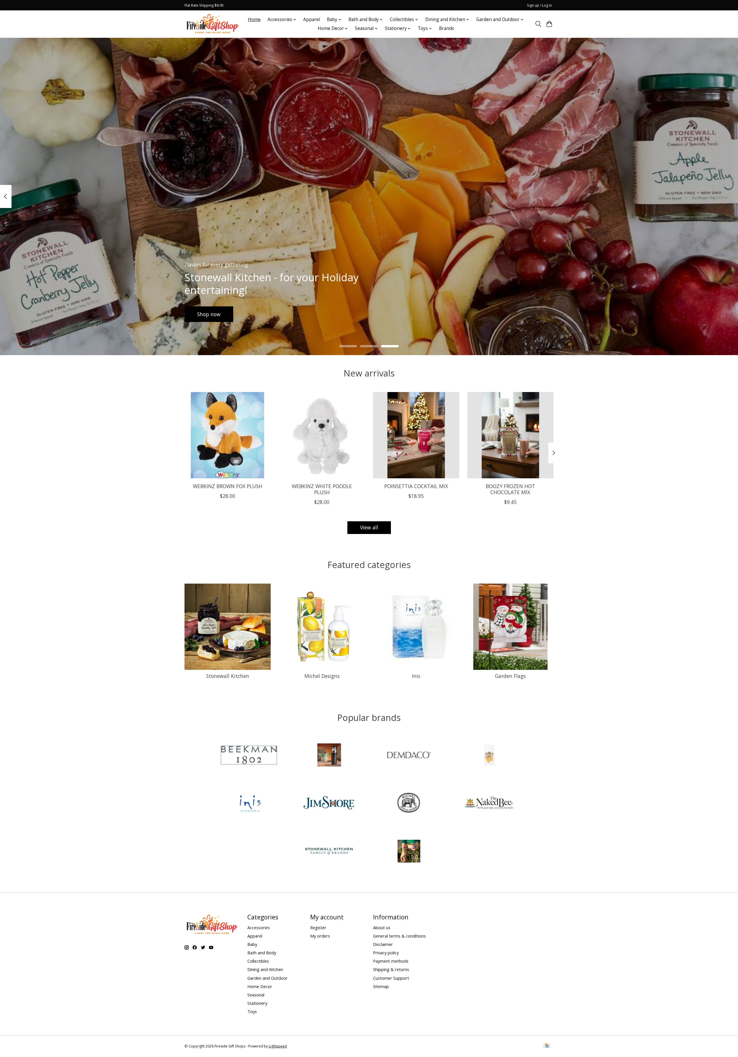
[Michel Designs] (409, 804)
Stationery (257, 1003)
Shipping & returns (391, 969)
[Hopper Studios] (489, 756)
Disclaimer (383, 944)
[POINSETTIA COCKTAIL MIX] (416, 435)
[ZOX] (409, 852)
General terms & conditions (399, 936)
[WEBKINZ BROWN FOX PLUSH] (227, 435)
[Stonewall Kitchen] (329, 852)
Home (254, 19)
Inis (416, 675)
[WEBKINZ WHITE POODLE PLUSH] (322, 435)
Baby (252, 944)
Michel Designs (322, 675)
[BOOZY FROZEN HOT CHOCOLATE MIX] (510, 435)
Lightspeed (278, 1046)
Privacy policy (386, 952)
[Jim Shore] (329, 804)
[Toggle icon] (538, 24)
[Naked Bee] (489, 804)
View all (369, 527)
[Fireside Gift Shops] (212, 23)
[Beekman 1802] (249, 756)
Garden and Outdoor (267, 978)
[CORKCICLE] (329, 756)
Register (318, 927)
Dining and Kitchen (265, 969)
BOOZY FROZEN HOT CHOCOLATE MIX (510, 489)
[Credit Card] (546, 1046)
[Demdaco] (409, 756)
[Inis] (249, 804)
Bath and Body (261, 952)
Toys (252, 1011)
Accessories (258, 927)
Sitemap (381, 986)
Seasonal (255, 995)
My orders (320, 936)
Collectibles (258, 961)
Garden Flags (510, 675)
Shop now (209, 313)
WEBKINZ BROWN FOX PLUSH (227, 486)
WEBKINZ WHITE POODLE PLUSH (322, 489)
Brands (446, 28)
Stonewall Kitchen (227, 675)
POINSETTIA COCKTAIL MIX (416, 486)
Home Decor (259, 986)
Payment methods (390, 961)
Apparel (311, 19)
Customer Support (391, 978)
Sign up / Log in (539, 5)
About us (381, 927)
